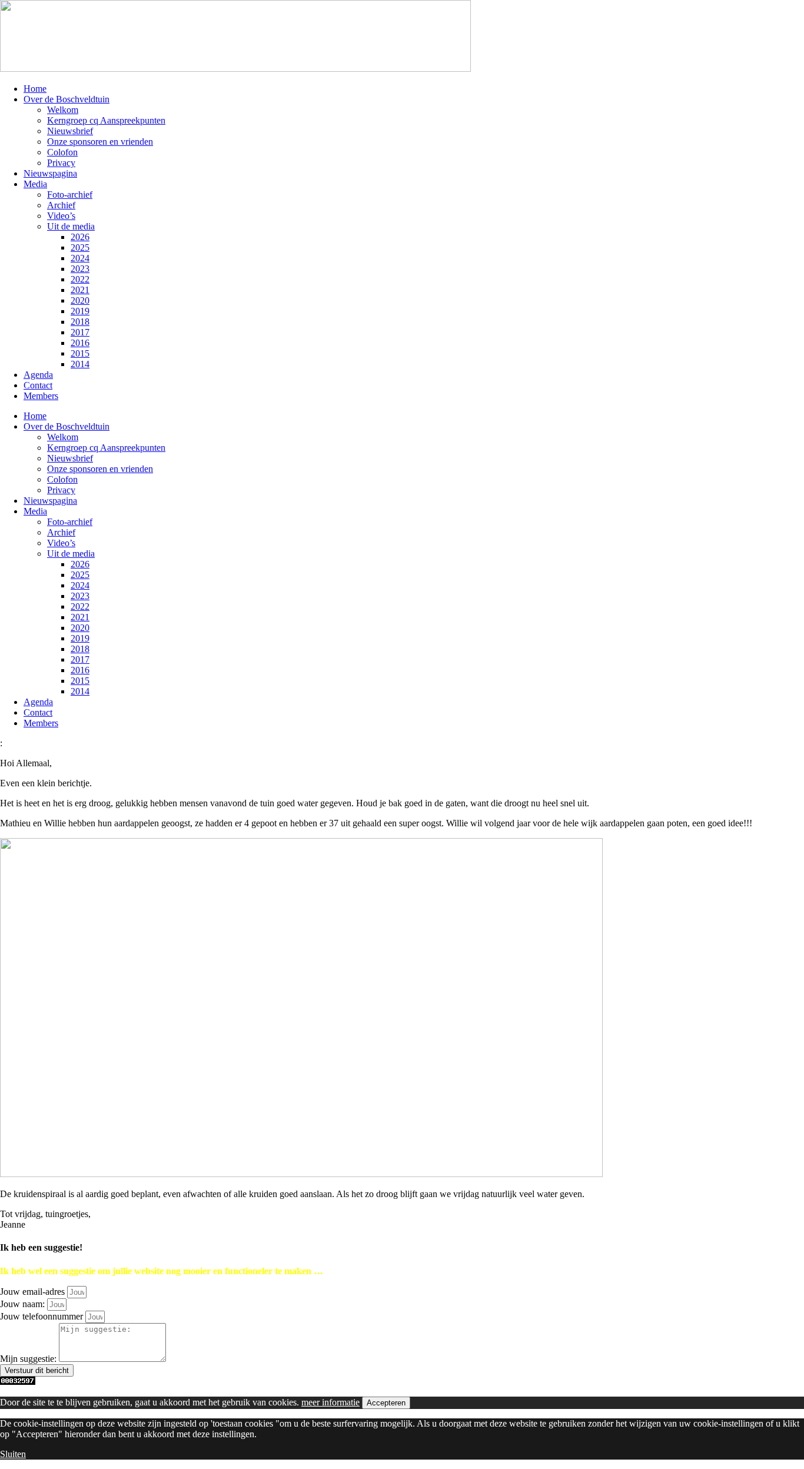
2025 (80, 247)
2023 (80, 269)
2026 (80, 237)
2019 (80, 311)
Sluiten (13, 1454)
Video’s (61, 216)
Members (41, 396)
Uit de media (71, 226)
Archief (61, 205)
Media (35, 184)
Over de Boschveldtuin (66, 99)
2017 (80, 332)
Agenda (38, 375)
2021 (80, 290)
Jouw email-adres (33, 1292)
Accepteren (386, 1402)
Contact (38, 385)
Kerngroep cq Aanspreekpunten (106, 120)
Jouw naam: (23, 1304)
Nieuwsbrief (70, 131)
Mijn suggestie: (29, 1359)
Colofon (62, 152)
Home (35, 89)
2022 (80, 279)
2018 (80, 322)
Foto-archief (69, 195)
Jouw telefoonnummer (42, 1316)
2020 (80, 300)
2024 (80, 258)
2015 (80, 353)
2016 (80, 343)
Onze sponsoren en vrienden (100, 142)
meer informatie (330, 1402)
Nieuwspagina (50, 173)
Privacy (61, 163)
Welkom (62, 110)
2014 (80, 364)
